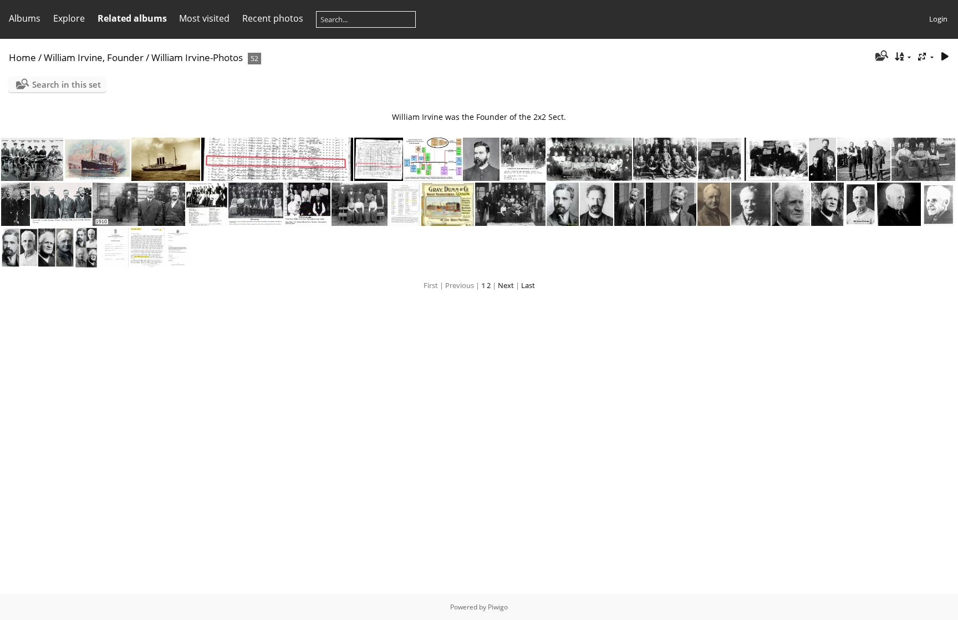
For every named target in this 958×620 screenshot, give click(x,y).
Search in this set (66, 84)
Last (528, 285)
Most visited (204, 18)
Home (22, 57)
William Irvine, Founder (94, 57)
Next (506, 285)
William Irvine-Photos (197, 57)
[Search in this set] (880, 56)
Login (938, 19)
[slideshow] (944, 57)
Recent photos (272, 18)
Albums (24, 18)
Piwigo (498, 607)
